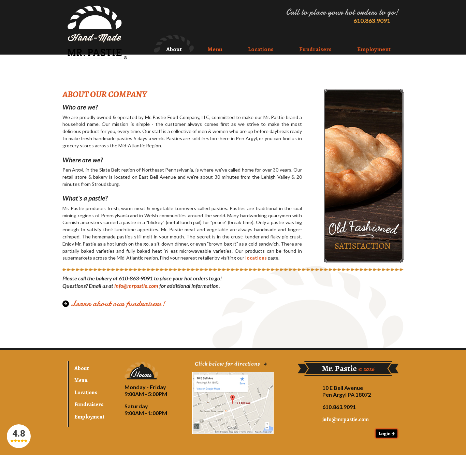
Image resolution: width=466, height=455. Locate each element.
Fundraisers (315, 49)
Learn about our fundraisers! (118, 303)
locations (256, 258)
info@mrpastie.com (136, 285)
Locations (261, 49)
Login (385, 433)
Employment (374, 49)
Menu (214, 49)
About (174, 49)
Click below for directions (228, 364)
